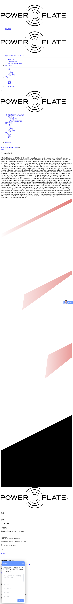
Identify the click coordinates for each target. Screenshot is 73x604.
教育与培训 (8, 65)
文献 (9, 71)
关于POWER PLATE (15, 63)
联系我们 (8, 29)
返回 (2, 149)
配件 (9, 83)
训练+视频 (11, 75)
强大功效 (11, 59)
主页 (2, 147)
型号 (9, 81)
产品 (6, 77)
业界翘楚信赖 (12, 61)
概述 (9, 69)
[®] (36, 508)
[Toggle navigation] (1, 90)
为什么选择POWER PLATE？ (14, 55)
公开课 (10, 73)
